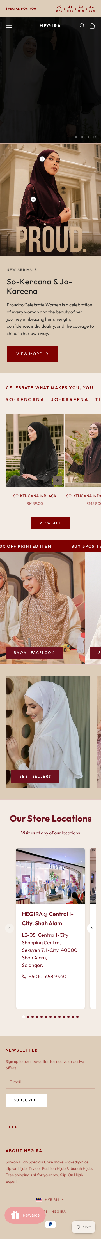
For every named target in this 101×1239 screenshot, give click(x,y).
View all (50, 522)
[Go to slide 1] (23, 1016)
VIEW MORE (29, 353)
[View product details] (33, 199)
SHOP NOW (75, 119)
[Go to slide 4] (37, 1017)
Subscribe (26, 1100)
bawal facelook (34, 652)
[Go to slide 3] (32, 1017)
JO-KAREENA (69, 399)
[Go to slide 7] (50, 1017)
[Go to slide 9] (59, 1017)
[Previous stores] (9, 928)
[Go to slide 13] (77, 1017)
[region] (50, 80)
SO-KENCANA (25, 399)
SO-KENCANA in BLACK (34, 495)
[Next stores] (91, 928)
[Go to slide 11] (68, 1017)
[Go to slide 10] (64, 1017)
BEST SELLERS (35, 776)
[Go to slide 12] (73, 1017)
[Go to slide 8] (55, 1017)
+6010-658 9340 (47, 976)
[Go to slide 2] (28, 1017)
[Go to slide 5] (41, 1017)
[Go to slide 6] (46, 1017)
